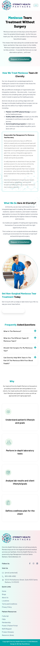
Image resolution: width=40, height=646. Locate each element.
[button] (20, 331)
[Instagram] (33, 563)
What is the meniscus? (12, 331)
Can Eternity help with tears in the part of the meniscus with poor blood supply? (18, 360)
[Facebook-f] (30, 563)
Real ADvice (26, 644)
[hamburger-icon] (36, 5)
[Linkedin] (37, 563)
